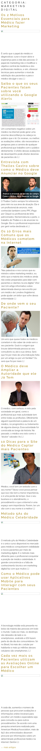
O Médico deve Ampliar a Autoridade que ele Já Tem (19, 371)
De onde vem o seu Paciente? (18, 305)
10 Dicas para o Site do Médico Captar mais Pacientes (19, 445)
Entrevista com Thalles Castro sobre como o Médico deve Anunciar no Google (20, 167)
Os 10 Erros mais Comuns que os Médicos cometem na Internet (18, 236)
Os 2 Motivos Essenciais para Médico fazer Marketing (15, 20)
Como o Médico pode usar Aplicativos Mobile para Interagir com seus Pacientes (20, 581)
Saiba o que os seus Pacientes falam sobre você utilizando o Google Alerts (19, 91)
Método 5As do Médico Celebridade (19, 515)
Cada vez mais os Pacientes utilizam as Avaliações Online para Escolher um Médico (20, 663)
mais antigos (8, 747)
